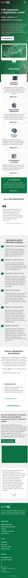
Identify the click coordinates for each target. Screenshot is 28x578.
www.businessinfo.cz (10, 398)
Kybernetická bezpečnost (8, 526)
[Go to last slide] (2, 386)
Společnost (4, 542)
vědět (9, 369)
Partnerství (4, 544)
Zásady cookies (5, 548)
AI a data (3, 529)
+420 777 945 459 (7, 560)
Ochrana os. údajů (6, 546)
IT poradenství (5, 533)
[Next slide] (25, 216)
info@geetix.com (7, 557)
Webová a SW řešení (6, 524)
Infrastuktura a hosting (7, 531)
